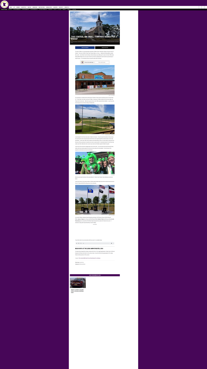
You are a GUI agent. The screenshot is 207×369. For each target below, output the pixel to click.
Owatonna (74, 9)
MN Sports (55, 7)
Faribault (69, 9)
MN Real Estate (49, 7)
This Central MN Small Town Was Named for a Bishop (89, 258)
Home (11, 7)
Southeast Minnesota (43, 9)
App (14, 7)
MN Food (29, 7)
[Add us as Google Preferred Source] (203, 7)
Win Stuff (61, 7)
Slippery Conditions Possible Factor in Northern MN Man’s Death (77, 291)
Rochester (50, 9)
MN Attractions (42, 7)
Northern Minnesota (16, 9)
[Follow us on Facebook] (205, 7)
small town (82, 262)
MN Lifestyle (23, 7)
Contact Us (67, 7)
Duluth (55, 9)
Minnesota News (82, 264)
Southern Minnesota (34, 9)
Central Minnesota (25, 9)
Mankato (64, 9)
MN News (18, 7)
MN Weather (35, 7)
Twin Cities (10, 9)
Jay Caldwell (75, 41)
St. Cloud (59, 9)
